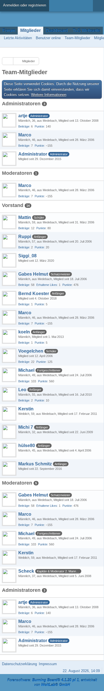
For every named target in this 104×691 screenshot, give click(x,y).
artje (22, 115)
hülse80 (26, 445)
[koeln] (9, 336)
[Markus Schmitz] (9, 468)
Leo (22, 389)
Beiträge (23, 126)
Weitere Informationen (48, 95)
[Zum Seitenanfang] (98, 664)
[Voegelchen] (9, 355)
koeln (24, 332)
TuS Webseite (86, 30)
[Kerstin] (9, 413)
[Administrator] (9, 158)
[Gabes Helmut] (9, 278)
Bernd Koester (33, 293)
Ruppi (24, 236)
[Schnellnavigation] (90, 44)
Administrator (32, 154)
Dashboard (57, 30)
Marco (24, 135)
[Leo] (9, 394)
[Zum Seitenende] (98, 44)
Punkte (39, 126)
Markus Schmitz (35, 464)
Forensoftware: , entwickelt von (52, 682)
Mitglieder (30, 30)
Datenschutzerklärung (19, 664)
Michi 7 (25, 427)
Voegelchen (30, 351)
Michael (26, 370)
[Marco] (9, 139)
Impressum (48, 664)
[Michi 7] (9, 432)
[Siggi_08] (9, 260)
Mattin (24, 217)
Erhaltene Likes (46, 284)
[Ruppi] (9, 241)
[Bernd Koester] (9, 298)
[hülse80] (9, 450)
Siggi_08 (27, 255)
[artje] (9, 120)
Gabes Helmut (33, 274)
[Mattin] (9, 222)
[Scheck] (9, 575)
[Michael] (9, 375)
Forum (8, 30)
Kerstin (26, 408)
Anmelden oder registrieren (24, 5)
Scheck (26, 571)
